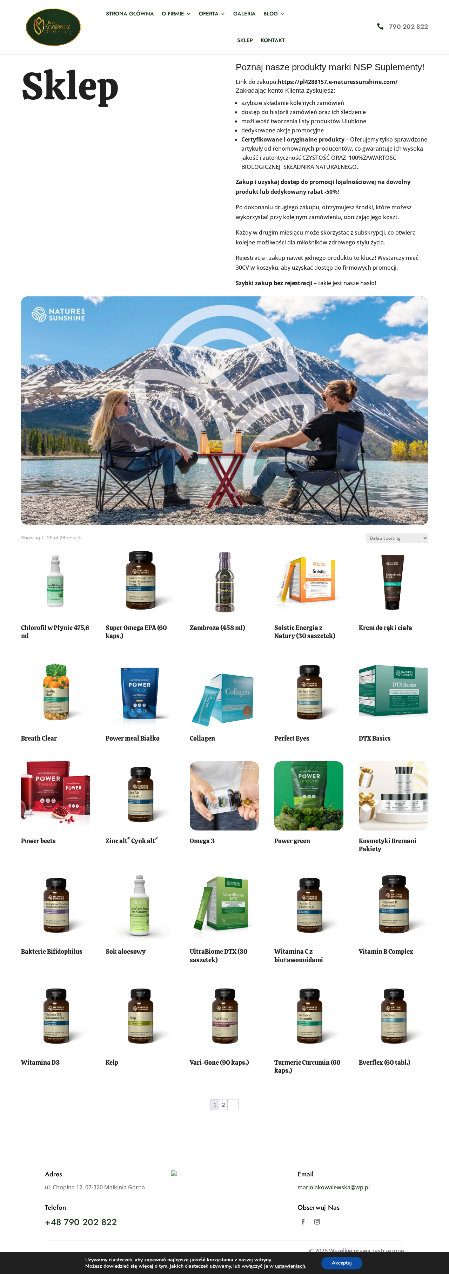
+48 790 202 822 (81, 1222)
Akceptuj (342, 1263)
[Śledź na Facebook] (303, 1221)
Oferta (209, 14)
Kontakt (273, 40)
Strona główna (130, 14)
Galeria (244, 14)
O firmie (173, 14)
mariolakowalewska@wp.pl (333, 1187)
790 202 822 (408, 26)
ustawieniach (290, 1266)
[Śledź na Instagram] (317, 1221)
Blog (270, 14)
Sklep (245, 40)
